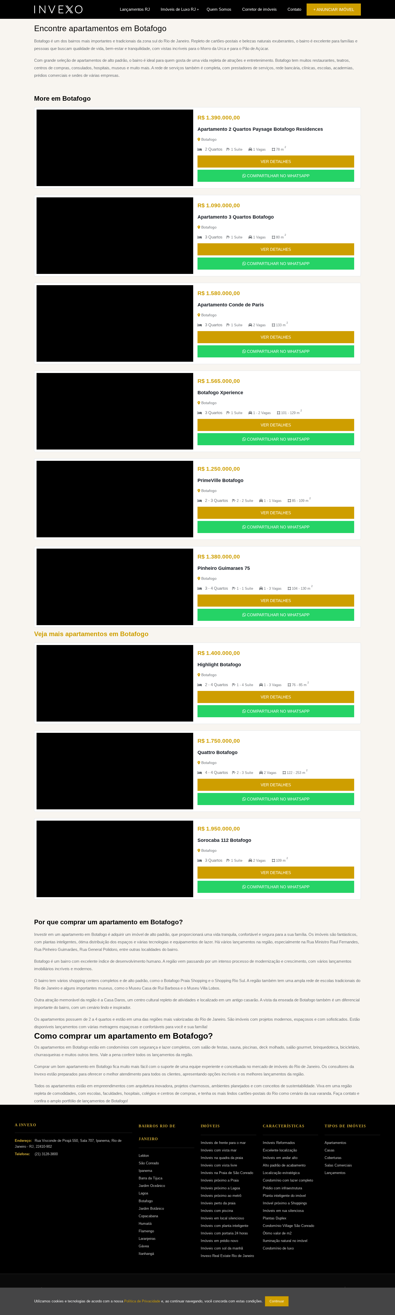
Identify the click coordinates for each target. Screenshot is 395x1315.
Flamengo (146, 1231)
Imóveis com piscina (217, 1211)
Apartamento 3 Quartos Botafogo (236, 217)
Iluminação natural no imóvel (285, 1241)
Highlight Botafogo (219, 664)
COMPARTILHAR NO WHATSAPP (278, 175)
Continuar (277, 1301)
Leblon (144, 1156)
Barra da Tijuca (150, 1178)
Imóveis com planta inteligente (224, 1226)
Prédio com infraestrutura (282, 1188)
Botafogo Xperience (220, 392)
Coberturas (333, 1158)
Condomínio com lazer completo (288, 1180)
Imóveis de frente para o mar (223, 1143)
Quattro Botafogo (218, 752)
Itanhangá (146, 1254)
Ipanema (145, 1171)
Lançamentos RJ (135, 9)
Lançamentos (335, 1173)
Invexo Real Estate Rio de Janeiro (227, 1256)
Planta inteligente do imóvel (284, 1196)
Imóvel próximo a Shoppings (285, 1203)
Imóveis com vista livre (219, 1165)
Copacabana (148, 1216)
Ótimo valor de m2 (277, 1233)
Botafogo (146, 1201)
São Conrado (149, 1163)
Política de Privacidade (142, 1301)
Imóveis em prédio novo (219, 1241)
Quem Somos (219, 9)
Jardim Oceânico (152, 1186)
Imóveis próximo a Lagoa (220, 1188)
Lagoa (143, 1193)
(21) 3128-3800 (46, 1154)
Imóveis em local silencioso (222, 1218)
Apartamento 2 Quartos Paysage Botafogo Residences (260, 129)
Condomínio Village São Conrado (288, 1226)
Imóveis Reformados (279, 1143)
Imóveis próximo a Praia (220, 1180)
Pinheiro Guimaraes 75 (224, 568)
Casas (330, 1150)
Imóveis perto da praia (218, 1203)
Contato (294, 9)
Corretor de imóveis (259, 9)
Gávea (144, 1246)
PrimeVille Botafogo (220, 480)
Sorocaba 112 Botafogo (224, 840)
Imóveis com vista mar (218, 1150)
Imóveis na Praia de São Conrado (227, 1173)
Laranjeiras (147, 1239)
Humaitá (145, 1224)
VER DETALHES (276, 161)
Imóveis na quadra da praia (222, 1158)
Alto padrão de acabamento (284, 1165)
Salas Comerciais (338, 1165)
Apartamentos (335, 1143)
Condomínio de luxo (278, 1248)
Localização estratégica (281, 1173)
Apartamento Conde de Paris (231, 304)
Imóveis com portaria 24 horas (224, 1233)
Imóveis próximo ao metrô (221, 1196)
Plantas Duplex (274, 1218)
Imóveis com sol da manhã (222, 1248)
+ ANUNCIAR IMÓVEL (333, 9)
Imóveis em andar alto (280, 1158)
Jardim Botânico (151, 1209)
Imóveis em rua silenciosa (283, 1211)
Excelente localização (280, 1150)
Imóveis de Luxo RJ (178, 9)
